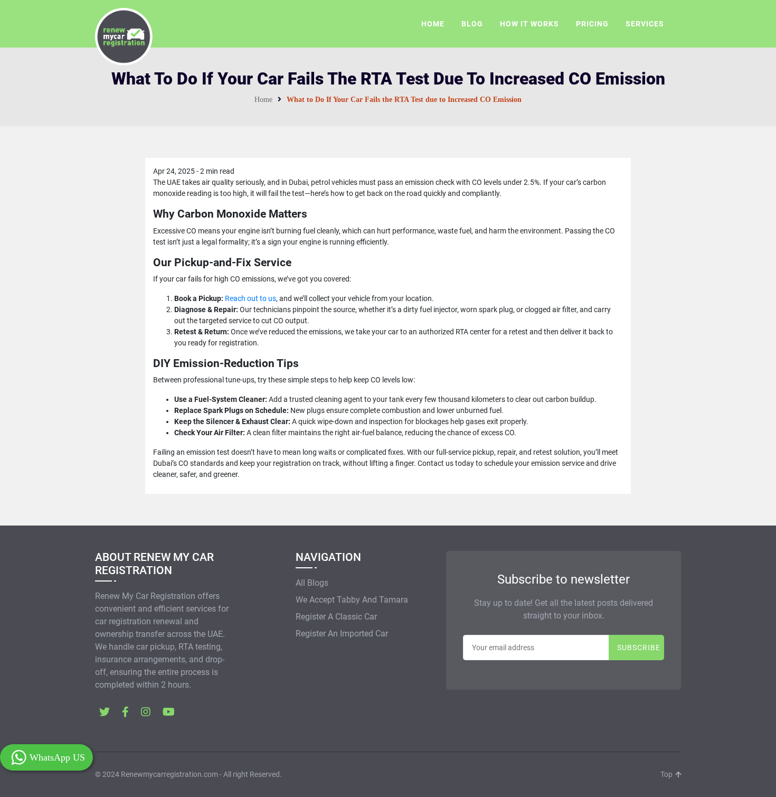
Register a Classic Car (336, 617)
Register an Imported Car (342, 634)
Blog (472, 24)
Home (432, 24)
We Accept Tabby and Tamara (352, 600)
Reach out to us (250, 298)
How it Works (529, 24)
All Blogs (312, 583)
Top (667, 774)
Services (645, 24)
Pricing (592, 24)
